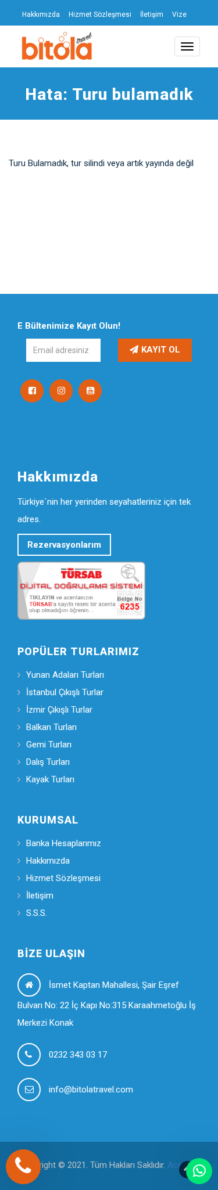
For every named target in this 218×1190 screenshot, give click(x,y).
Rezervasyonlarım (64, 545)
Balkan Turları (51, 727)
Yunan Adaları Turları (65, 675)
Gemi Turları (49, 744)
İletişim (151, 14)
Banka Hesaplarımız (63, 843)
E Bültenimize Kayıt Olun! (68, 326)
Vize (179, 14)
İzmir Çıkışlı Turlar (59, 709)
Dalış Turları (48, 762)
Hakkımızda (41, 14)
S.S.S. (36, 913)
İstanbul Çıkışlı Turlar (64, 692)
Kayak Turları (50, 779)
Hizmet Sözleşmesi (100, 14)
